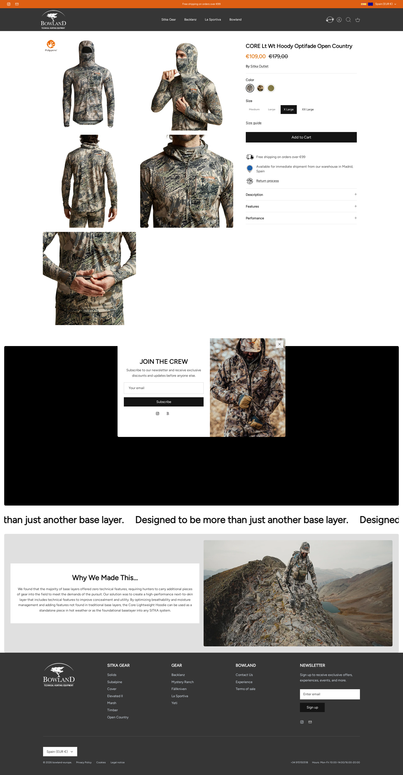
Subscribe (163, 402)
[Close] (279, 344)
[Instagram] (157, 413)
